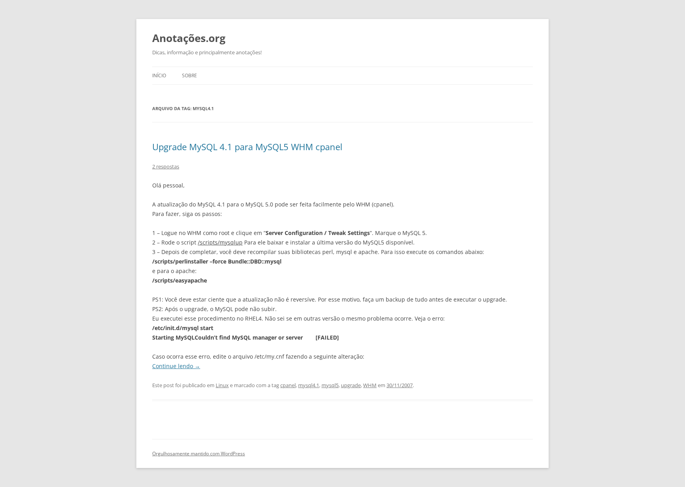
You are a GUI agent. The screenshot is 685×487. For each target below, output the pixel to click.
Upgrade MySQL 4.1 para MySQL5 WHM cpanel (247, 147)
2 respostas (165, 166)
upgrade (351, 385)
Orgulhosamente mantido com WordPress (198, 453)
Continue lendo (176, 366)
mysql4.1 (308, 385)
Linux (222, 385)
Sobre (189, 75)
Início (159, 75)
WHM (370, 385)
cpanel (288, 385)
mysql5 (330, 385)
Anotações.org (189, 38)
